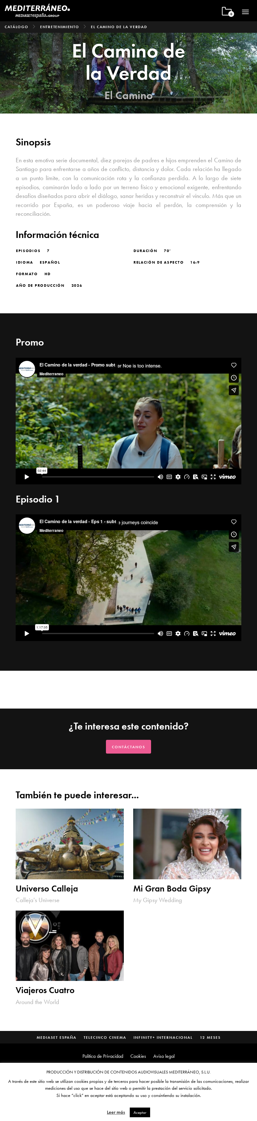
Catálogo (17, 26)
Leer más (116, 1112)
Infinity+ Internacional (163, 1037)
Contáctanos (128, 747)
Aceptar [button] (140, 1112)
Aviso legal (164, 1056)
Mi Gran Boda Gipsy (172, 889)
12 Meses (210, 1037)
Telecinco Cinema (105, 1037)
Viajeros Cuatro (45, 990)
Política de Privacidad (102, 1056)
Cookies (138, 1056)
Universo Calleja (47, 889)
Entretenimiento (59, 26)
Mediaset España (56, 1037)
